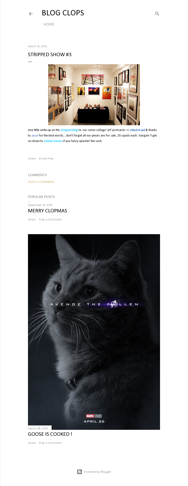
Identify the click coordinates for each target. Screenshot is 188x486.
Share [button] (32, 158)
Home (48, 24)
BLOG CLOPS (63, 13)
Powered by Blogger (97, 471)
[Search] (157, 12)
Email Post (46, 158)
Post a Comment (41, 181)
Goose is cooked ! (50, 434)
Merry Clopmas (47, 211)
